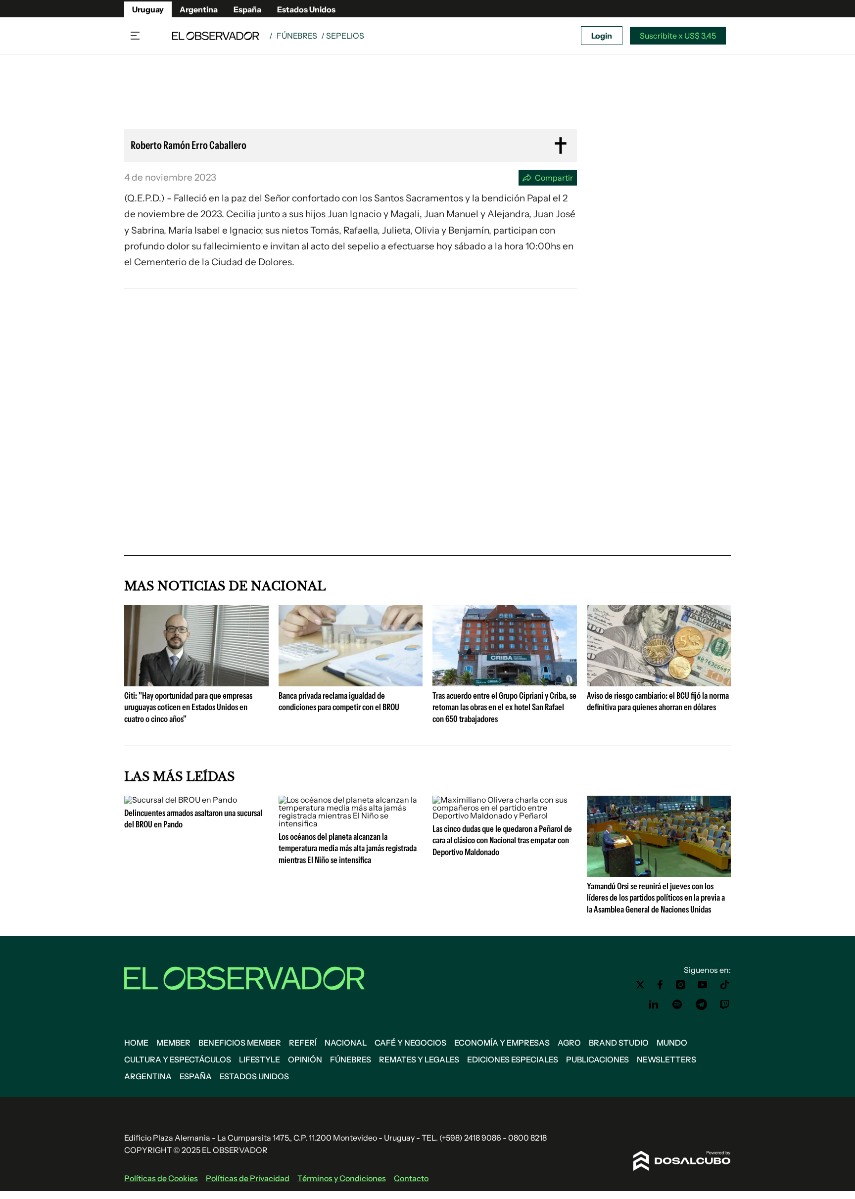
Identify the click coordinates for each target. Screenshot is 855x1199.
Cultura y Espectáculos (177, 1059)
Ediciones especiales (512, 1059)
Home (136, 1043)
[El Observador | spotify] (677, 1004)
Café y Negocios (410, 1043)
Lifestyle (259, 1059)
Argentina (199, 9)
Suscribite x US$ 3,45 (678, 36)
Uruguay (148, 9)
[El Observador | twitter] (640, 985)
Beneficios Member (239, 1043)
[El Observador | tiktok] (725, 985)
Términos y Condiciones (341, 1178)
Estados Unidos (306, 9)
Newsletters (666, 1059)
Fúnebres (297, 36)
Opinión (305, 1059)
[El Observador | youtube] (702, 985)
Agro (569, 1043)
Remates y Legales (419, 1059)
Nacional (346, 1043)
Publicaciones (597, 1059)
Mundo (672, 1043)
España (247, 9)
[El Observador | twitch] (725, 1004)
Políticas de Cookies (161, 1178)
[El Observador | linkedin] (654, 1004)
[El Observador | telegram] (701, 1004)
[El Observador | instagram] (681, 985)
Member (173, 1043)
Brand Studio (619, 1043)
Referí (303, 1043)
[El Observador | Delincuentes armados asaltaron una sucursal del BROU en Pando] (180, 800)
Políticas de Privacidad (247, 1178)
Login (601, 36)
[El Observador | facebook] (660, 985)
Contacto (411, 1178)
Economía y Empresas (502, 1043)
